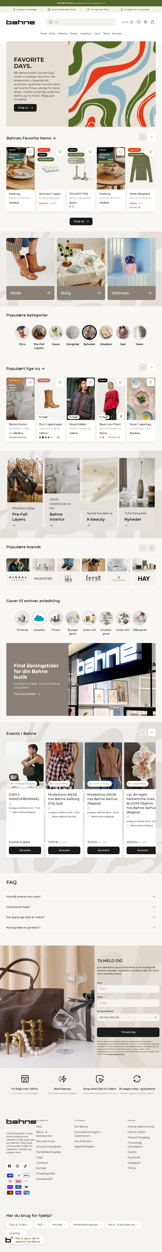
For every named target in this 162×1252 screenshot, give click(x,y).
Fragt (39, 1157)
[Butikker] (145, 22)
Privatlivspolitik (45, 1173)
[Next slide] (152, 137)
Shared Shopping (139, 1137)
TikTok (132, 1168)
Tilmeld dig (128, 1032)
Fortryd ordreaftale (48, 1146)
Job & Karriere (83, 1141)
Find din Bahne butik (141, 1126)
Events (132, 1152)
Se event (25, 850)
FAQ (39, 1126)
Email (100, 997)
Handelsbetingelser (48, 1152)
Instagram (134, 1162)
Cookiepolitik (44, 1178)
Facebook (134, 1157)
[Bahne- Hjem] (25, 22)
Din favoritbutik (105, 1011)
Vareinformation (84, 1146)
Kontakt (41, 1168)
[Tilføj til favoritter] (30, 152)
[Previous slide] (142, 137)
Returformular (45, 1141)
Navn (99, 983)
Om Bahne (81, 1126)
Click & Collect (137, 1132)
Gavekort (42, 1162)
